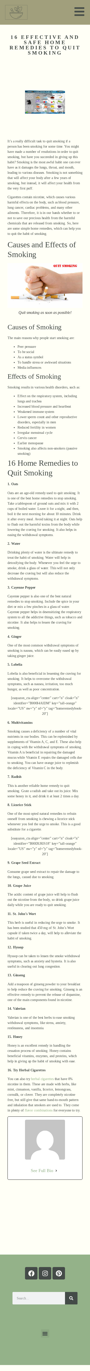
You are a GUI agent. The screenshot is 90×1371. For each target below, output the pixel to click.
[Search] (71, 1298)
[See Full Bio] (56, 1171)
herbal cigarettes (42, 1079)
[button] (45, 1333)
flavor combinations (38, 1110)
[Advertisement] (45, 1217)
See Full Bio (42, 1170)
